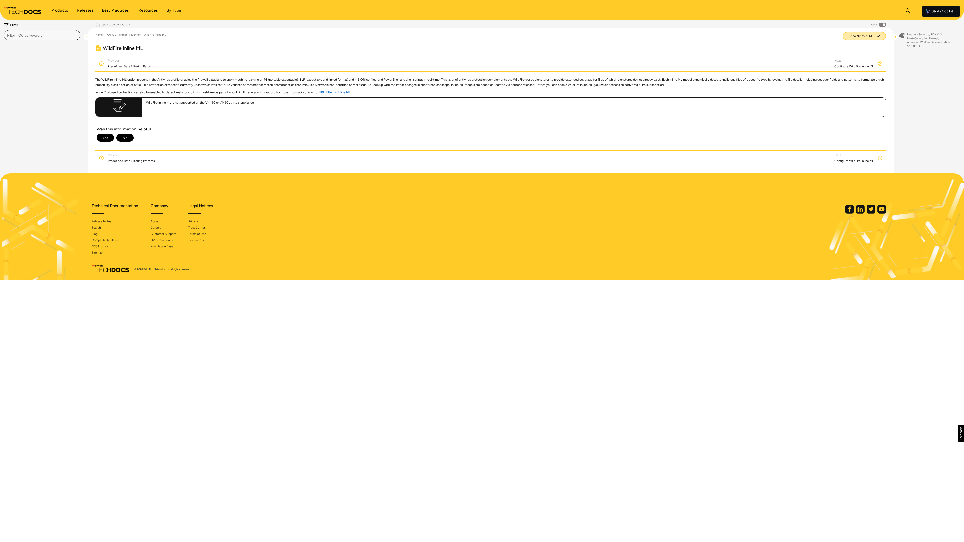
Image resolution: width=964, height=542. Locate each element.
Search (96, 227)
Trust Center (196, 227)
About (155, 221)
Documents (196, 240)
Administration (941, 42)
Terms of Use (197, 234)
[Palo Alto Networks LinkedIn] (860, 212)
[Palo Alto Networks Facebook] (850, 212)
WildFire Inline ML (155, 34)
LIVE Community (162, 240)
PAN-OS (110, 34)
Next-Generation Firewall (922, 38)
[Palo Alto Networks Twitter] (871, 212)
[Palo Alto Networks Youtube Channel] (881, 212)
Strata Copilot (942, 11)
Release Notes (101, 221)
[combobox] (42, 35)
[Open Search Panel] (908, 11)
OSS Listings (100, 246)
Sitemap (97, 252)
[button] (961, 433)
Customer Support (163, 234)
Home (99, 34)
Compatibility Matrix (105, 240)
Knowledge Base (162, 246)
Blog (95, 234)
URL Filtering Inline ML (335, 92)
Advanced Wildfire (918, 42)
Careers (156, 227)
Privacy (193, 221)
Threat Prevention (130, 34)
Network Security (918, 34)
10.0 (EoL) (913, 46)
